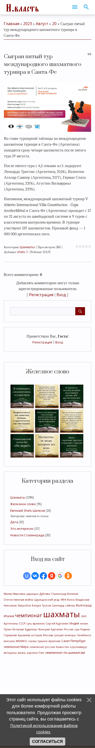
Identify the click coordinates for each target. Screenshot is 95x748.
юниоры (70, 635)
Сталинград (58, 594)
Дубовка (44, 594)
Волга (71, 599)
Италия (9, 616)
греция (59, 635)
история (36, 635)
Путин (7, 629)
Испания (18, 629)
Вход (59, 342)
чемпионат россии (42, 647)
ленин (84, 623)
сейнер (70, 605)
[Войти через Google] (60, 575)
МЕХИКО (21, 641)
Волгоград (83, 605)
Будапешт (31, 629)
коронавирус (78, 647)
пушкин (43, 641)
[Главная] (22, 7)
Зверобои (24, 605)
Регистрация (42, 342)
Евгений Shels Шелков (27, 510)
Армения (54, 641)
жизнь (22, 652)
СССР (22, 623)
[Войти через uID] (26, 575)
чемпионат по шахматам (65, 652)
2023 (27, 23)
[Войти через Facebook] (43, 575)
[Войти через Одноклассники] (68, 575)
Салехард (58, 605)
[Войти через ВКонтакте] (35, 575)
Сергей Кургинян (57, 623)
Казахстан (62, 647)
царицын (32, 594)
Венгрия (44, 629)
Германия (10, 635)
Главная (11, 23)
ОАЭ (83, 616)
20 (54, 23)
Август (42, 23)
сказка (32, 641)
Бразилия (24, 635)
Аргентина (11, 623)
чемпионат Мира (16, 647)
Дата (14, 522)
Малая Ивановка (14, 594)
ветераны (10, 652)
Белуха (36, 605)
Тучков (46, 605)
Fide (41, 652)
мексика (9, 641)
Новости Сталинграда (27, 535)
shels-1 (22, 252)
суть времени (35, 623)
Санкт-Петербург (73, 641)
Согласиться (47, 741)
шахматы (61, 614)
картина (32, 652)
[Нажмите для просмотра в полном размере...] (47, 107)
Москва (48, 635)
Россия (68, 629)
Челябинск (84, 635)
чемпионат (28, 615)
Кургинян (57, 629)
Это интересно (22, 528)
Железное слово (23, 504)
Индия (74, 623)
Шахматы (17, 497)
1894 (63, 599)
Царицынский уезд (46, 599)
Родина (85, 629)
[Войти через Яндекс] (51, 575)
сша (76, 629)
